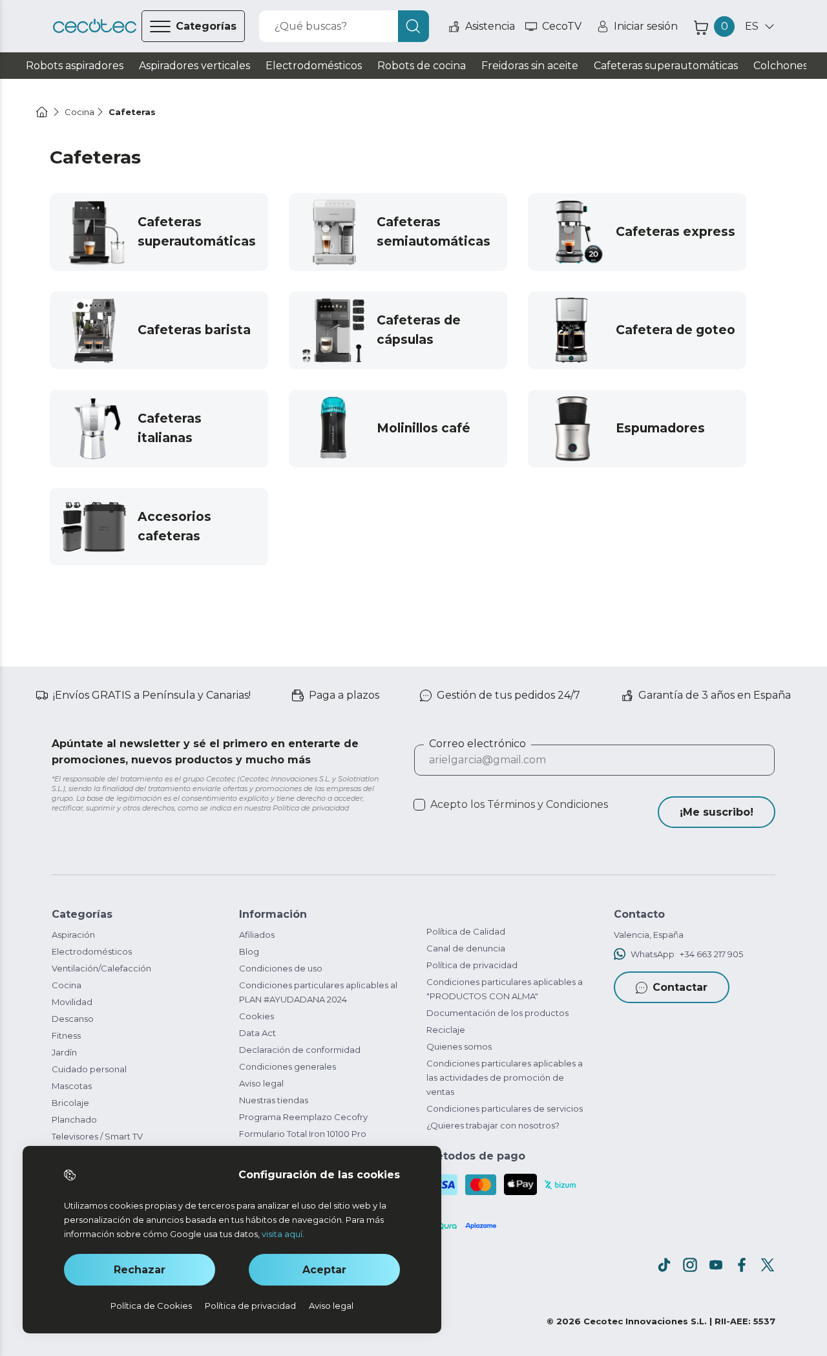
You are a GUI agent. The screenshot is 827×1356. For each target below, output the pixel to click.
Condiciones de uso (280, 968)
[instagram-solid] (690, 1265)
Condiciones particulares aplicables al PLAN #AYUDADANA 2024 (318, 992)
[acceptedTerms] (419, 804)
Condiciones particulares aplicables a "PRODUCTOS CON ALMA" (504, 989)
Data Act (257, 1033)
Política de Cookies (151, 1305)
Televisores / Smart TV (97, 1136)
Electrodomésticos (92, 951)
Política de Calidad (465, 931)
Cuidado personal (89, 1069)
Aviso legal (261, 1083)
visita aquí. (283, 1234)
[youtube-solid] (716, 1265)
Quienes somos (459, 1046)
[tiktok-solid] (664, 1265)
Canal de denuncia (465, 948)
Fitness (66, 1035)
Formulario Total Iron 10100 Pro (302, 1133)
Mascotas (72, 1086)
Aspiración (73, 934)
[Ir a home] (42, 112)
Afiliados (257, 934)
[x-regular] (767, 1265)
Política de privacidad (472, 965)
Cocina (66, 985)
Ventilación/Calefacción (101, 968)
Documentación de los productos (497, 1013)
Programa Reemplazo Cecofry (303, 1117)
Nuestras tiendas (273, 1100)
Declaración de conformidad (300, 1049)
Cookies (256, 1016)
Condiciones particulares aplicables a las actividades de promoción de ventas (504, 1077)
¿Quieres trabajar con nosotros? (493, 1125)
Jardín (64, 1052)
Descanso (73, 1018)
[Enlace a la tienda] (95, 26)
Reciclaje (445, 1029)
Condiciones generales (287, 1066)
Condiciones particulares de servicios (504, 1108)
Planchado (74, 1119)
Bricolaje (70, 1102)
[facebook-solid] (741, 1265)
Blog (249, 951)
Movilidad (72, 1002)
